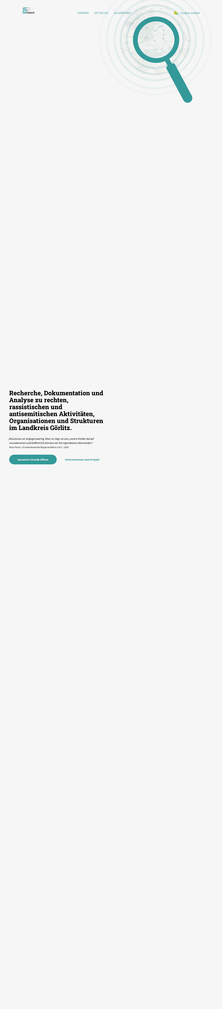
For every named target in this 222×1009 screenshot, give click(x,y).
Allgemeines (122, 13)
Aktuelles (101, 13)
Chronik (83, 13)
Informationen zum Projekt (82, 459)
